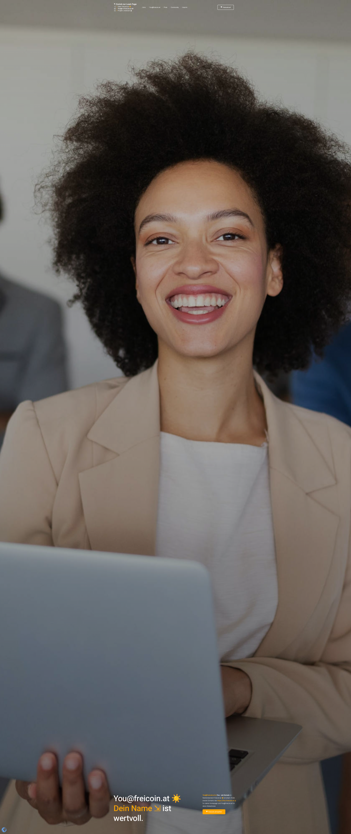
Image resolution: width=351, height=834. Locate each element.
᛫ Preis (164, 7)
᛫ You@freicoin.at (154, 7)
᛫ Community (174, 7)
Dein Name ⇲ (137, 808)
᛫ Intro (143, 7)
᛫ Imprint (184, 7)
